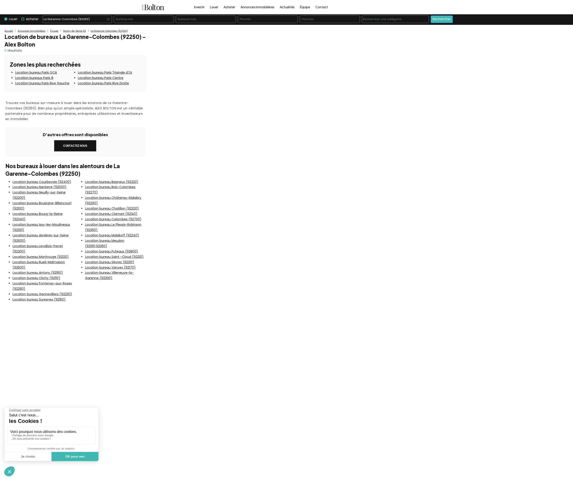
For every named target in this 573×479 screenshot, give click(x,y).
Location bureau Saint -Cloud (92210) (114, 256)
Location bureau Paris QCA (36, 72)
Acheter (229, 7)
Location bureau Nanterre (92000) (39, 187)
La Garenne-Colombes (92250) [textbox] (77, 19)
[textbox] (396, 19)
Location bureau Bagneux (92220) (111, 182)
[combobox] (77, 19)
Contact (321, 7)
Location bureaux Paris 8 (34, 78)
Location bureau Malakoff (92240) (112, 235)
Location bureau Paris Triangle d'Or (105, 72)
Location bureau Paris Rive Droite (103, 83)
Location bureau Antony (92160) (38, 272)
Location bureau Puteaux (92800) (111, 251)
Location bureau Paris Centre (100, 78)
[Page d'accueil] (153, 7)
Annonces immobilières (257, 7)
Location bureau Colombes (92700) (113, 219)
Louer (214, 7)
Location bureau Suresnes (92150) (39, 299)
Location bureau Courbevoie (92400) (42, 182)
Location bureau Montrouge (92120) (41, 256)
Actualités (287, 7)
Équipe (305, 7)
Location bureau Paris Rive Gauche (42, 83)
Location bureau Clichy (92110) (36, 278)
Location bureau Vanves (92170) (110, 267)
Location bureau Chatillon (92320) (112, 208)
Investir (199, 7)
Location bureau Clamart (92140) (111, 214)
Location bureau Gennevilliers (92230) (42, 294)
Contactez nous (75, 146)
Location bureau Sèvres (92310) (109, 262)
